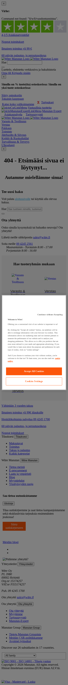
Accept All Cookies (34, 371)
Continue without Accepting (50, 315)
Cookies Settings (34, 381)
